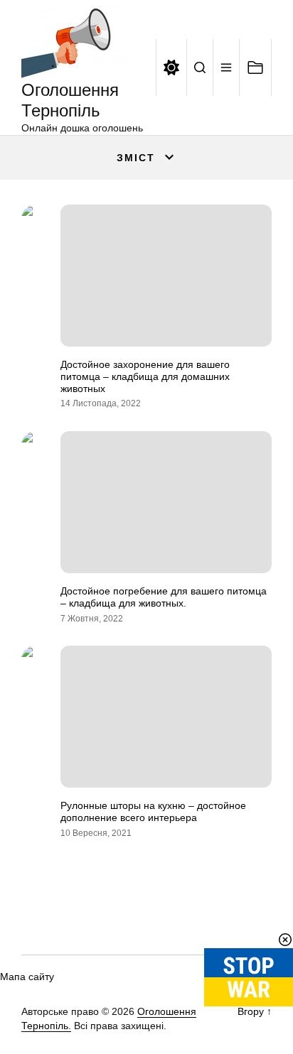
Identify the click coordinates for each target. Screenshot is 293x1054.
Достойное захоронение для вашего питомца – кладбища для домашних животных (145, 376)
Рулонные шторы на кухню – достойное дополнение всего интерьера (153, 811)
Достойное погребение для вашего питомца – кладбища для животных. (163, 597)
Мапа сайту (27, 976)
